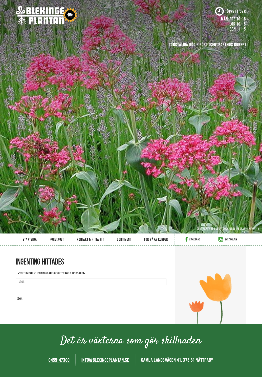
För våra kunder (156, 239)
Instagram (231, 239)
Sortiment (124, 239)
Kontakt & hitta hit (90, 239)
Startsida (30, 239)
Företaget (57, 239)
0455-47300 (59, 360)
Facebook (194, 239)
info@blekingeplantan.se (105, 360)
